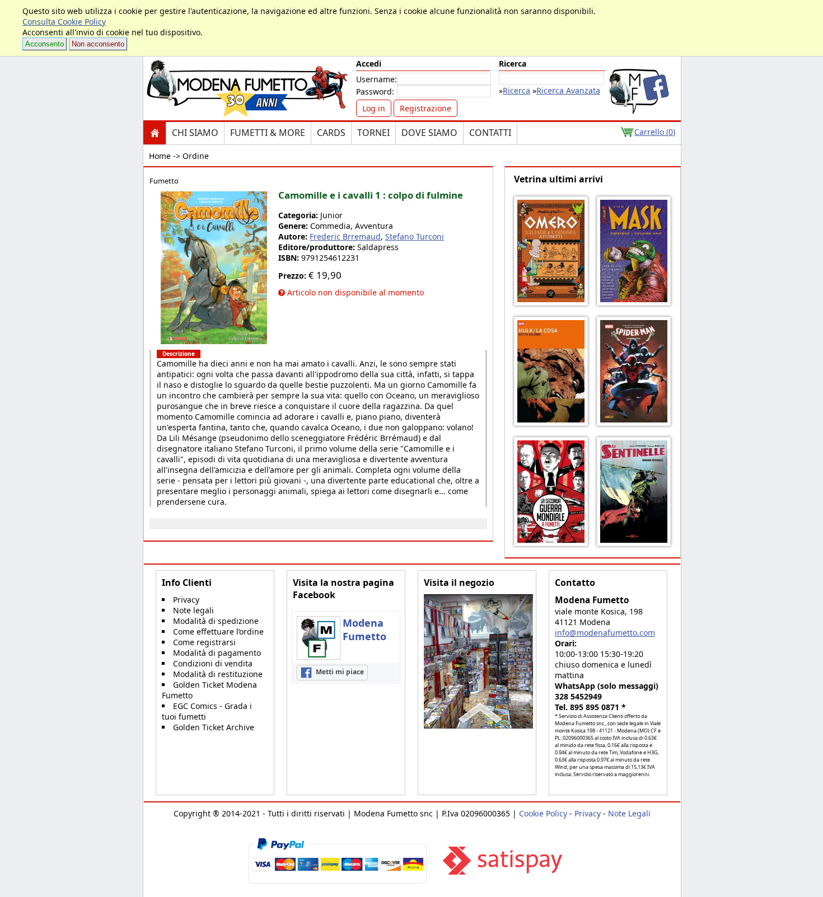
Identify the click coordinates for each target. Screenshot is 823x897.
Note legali (193, 610)
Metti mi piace (339, 672)
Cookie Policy (543, 813)
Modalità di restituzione (218, 674)
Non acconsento (98, 44)
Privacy (186, 599)
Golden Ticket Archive (213, 727)
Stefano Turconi (414, 236)
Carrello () (654, 131)
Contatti (490, 132)
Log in (373, 108)
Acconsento (44, 44)
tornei (373, 132)
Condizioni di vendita (212, 663)
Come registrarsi (204, 642)
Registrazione (425, 108)
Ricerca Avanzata (568, 90)
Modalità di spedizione (216, 621)
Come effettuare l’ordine (218, 631)
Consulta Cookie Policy (64, 21)
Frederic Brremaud (345, 236)
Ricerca (516, 90)
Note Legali (629, 813)
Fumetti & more (267, 132)
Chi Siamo (195, 132)
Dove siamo (429, 132)
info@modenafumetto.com (605, 632)
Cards (331, 132)
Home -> (164, 156)
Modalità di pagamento (217, 652)
